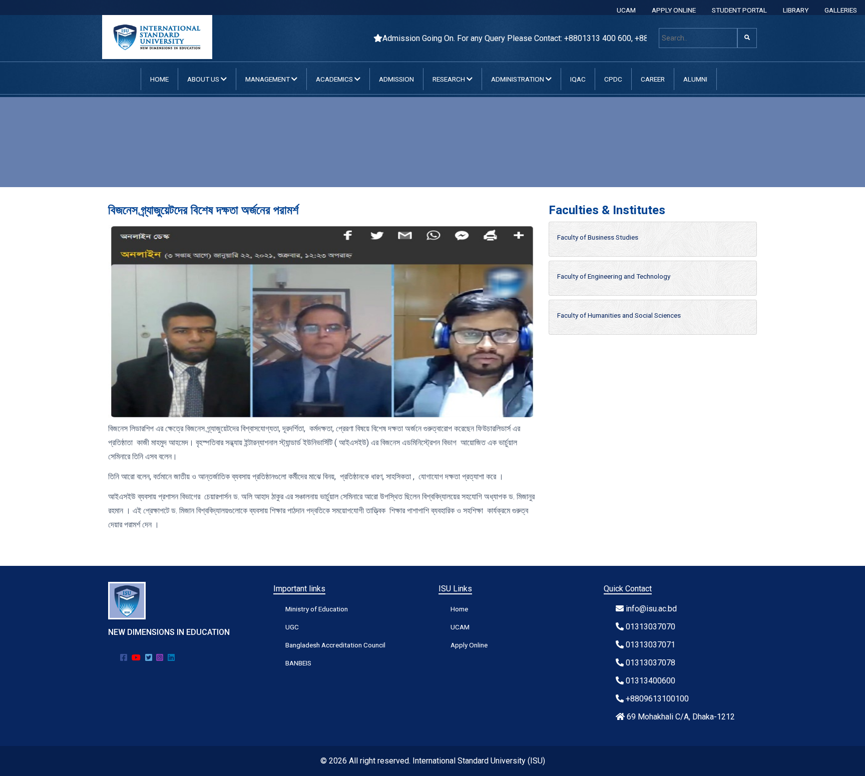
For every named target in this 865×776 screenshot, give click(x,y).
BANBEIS (298, 663)
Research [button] (449, 79)
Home (159, 79)
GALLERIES (840, 10)
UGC (292, 627)
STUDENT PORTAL (739, 10)
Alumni (695, 79)
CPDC (613, 79)
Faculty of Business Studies (597, 237)
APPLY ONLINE (674, 10)
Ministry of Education (316, 609)
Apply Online (469, 645)
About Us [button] (204, 79)
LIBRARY (795, 10)
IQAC (578, 79)
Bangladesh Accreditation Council (335, 645)
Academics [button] (335, 79)
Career (653, 79)
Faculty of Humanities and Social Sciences (619, 315)
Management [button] (268, 79)
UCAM (626, 10)
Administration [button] (518, 79)
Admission (396, 79)
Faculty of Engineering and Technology (613, 276)
